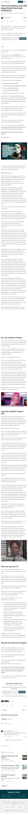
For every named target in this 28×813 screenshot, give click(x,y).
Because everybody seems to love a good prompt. (10, 779)
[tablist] (6, 719)
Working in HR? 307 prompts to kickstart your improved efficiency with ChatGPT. (10, 768)
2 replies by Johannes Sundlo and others (13, 740)
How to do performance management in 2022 (14, 86)
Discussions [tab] (11, 752)
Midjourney (17, 55)
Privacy (15, 802)
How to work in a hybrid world (10, 83)
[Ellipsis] (26, 731)
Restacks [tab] (10, 719)
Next (24, 710)
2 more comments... (5, 745)
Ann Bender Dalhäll (8, 731)
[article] (14, 759)
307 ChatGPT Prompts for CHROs (10, 765)
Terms (19, 802)
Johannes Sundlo (7, 17)
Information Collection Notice (13, 696)
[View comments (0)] (8, 762)
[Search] (25, 752)
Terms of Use (20, 695)
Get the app (20, 807)
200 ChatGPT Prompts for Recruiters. (8, 775)
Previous (5, 710)
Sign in (25, 1)
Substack (8, 810)
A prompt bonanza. (5, 759)
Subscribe (20, 1)
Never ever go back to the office (11, 90)
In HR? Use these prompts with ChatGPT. (9, 756)
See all (3, 785)
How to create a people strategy (11, 88)
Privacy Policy (23, 696)
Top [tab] (2, 752)
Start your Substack (10, 807)
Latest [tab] (6, 752)
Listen (25, 17)
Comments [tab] (4, 719)
